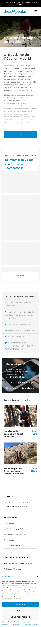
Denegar (20, 611)
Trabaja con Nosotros (12, 546)
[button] (37, 577)
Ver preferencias (20, 617)
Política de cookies (5, 623)
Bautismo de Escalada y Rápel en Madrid (13, 434)
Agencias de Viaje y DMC (13, 529)
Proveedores (9, 540)
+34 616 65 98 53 (16, 377)
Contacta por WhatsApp (21, 382)
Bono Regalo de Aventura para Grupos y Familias (14, 471)
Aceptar (20, 604)
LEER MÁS (20, 134)
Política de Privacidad (15, 623)
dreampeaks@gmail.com (21, 388)
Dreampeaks (9, 523)
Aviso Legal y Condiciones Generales (30, 623)
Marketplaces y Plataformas (15, 534)
